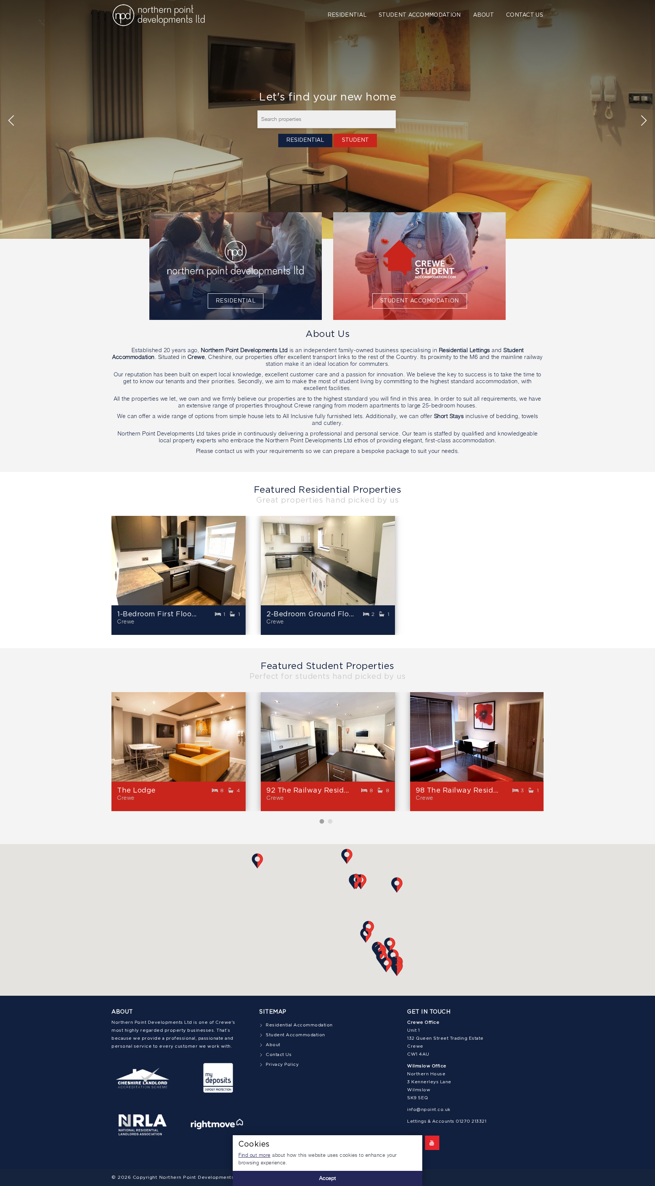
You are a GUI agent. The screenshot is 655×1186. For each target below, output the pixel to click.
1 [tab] (323, 821)
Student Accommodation (420, 15)
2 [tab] (331, 821)
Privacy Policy (282, 1065)
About (483, 15)
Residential (347, 15)
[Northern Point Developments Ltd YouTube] (432, 1143)
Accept (327, 1178)
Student (355, 140)
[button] (389, 945)
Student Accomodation (419, 301)
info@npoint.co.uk (429, 1110)
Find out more (254, 1155)
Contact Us (524, 15)
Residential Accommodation (299, 1025)
